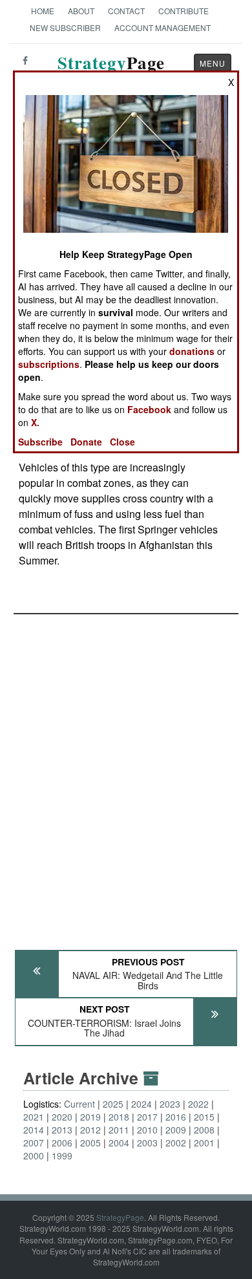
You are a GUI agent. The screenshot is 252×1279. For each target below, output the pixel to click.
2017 (147, 1116)
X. (35, 422)
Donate (86, 441)
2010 (147, 1129)
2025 (113, 1103)
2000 (33, 1155)
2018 (119, 1116)
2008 (204, 1129)
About (81, 10)
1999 (62, 1155)
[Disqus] (126, 776)
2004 (119, 1142)
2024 (141, 1103)
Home (42, 10)
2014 (33, 1129)
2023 (170, 1103)
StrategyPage (120, 1217)
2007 (33, 1142)
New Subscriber (65, 27)
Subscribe (40, 441)
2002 (175, 1142)
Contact (126, 10)
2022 (198, 1103)
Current (79, 1103)
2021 (33, 1116)
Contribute (183, 10)
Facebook (149, 409)
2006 (62, 1142)
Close (122, 441)
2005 (90, 1142)
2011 (119, 1129)
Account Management (162, 27)
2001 (204, 1142)
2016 (175, 1116)
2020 (62, 1116)
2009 (175, 1129)
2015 (204, 1116)
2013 (62, 1129)
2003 (147, 1142)
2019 (90, 1116)
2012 (90, 1129)
